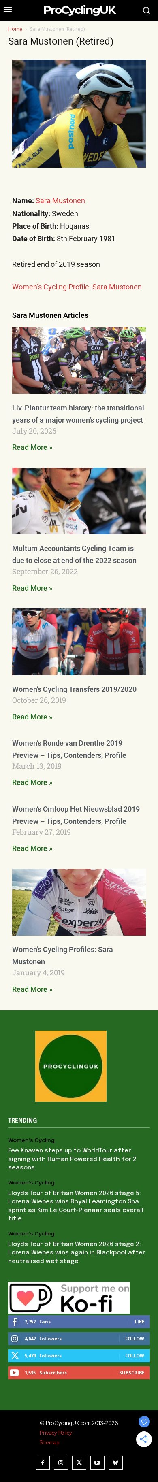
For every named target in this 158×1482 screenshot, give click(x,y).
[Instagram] (61, 1463)
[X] (79, 1463)
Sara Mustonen (60, 200)
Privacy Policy (56, 1432)
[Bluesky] (116, 1463)
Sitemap (49, 1442)
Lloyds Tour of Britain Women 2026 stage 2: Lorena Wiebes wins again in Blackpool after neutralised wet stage (76, 1253)
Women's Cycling (31, 1140)
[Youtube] (97, 1463)
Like (139, 1321)
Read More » (32, 447)
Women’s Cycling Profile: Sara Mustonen (77, 287)
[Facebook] (43, 1463)
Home (15, 29)
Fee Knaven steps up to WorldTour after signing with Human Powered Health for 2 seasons (72, 1159)
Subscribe (131, 1372)
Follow (134, 1338)
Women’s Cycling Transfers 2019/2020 (74, 689)
